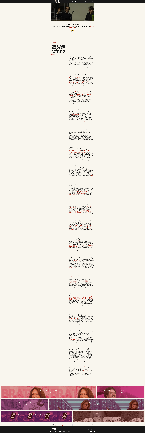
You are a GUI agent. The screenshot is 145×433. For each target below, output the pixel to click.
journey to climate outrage (87, 210)
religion (88, 169)
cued (79, 63)
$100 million (74, 91)
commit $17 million (72, 86)
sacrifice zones (72, 194)
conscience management (74, 339)
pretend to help (77, 260)
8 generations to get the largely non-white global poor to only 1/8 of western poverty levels (81, 245)
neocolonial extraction (81, 193)
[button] (52, 57)
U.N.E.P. (85, 140)
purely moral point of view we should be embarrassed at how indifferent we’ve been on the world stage (81, 81)
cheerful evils (71, 231)
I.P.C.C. (78, 140)
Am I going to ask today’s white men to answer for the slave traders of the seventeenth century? (80, 281)
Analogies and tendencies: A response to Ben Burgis (96, 403)
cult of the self (86, 370)
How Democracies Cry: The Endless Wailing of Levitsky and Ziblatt (36, 415)
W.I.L (82, 140)
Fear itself (108, 415)
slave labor (88, 227)
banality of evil (77, 218)
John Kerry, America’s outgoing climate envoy (77, 152)
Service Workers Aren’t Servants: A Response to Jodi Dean (120, 390)
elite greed (75, 370)
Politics (51, 392)
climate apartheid (75, 114)
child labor (76, 225)
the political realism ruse (76, 178)
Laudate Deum (85, 214)
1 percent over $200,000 (87, 150)
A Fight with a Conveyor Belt (25, 403)
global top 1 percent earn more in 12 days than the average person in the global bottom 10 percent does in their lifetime (81, 365)
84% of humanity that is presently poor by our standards (82, 323)
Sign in (89, 1)
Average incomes (80, 237)
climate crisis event (73, 53)
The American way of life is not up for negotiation (83, 191)
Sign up (93, 1)
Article (58, 42)
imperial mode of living (73, 197)
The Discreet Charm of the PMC (48, 390)
